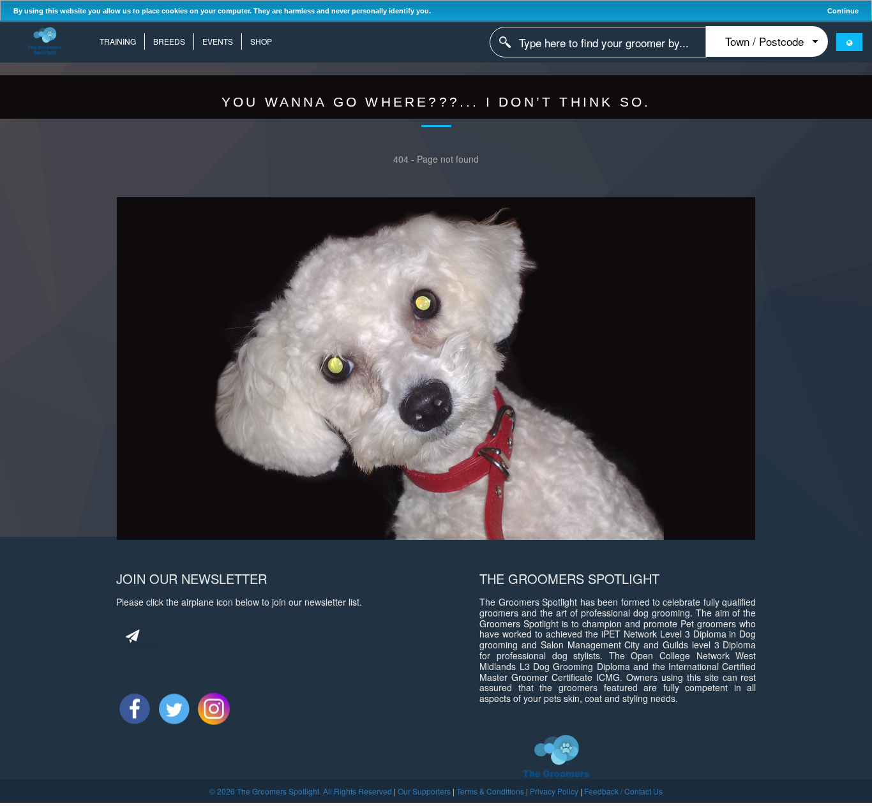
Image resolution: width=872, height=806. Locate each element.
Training (118, 41)
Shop (261, 41)
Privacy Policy (554, 791)
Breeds (169, 41)
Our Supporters (424, 791)
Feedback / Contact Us (623, 791)
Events (217, 41)
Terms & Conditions (490, 791)
